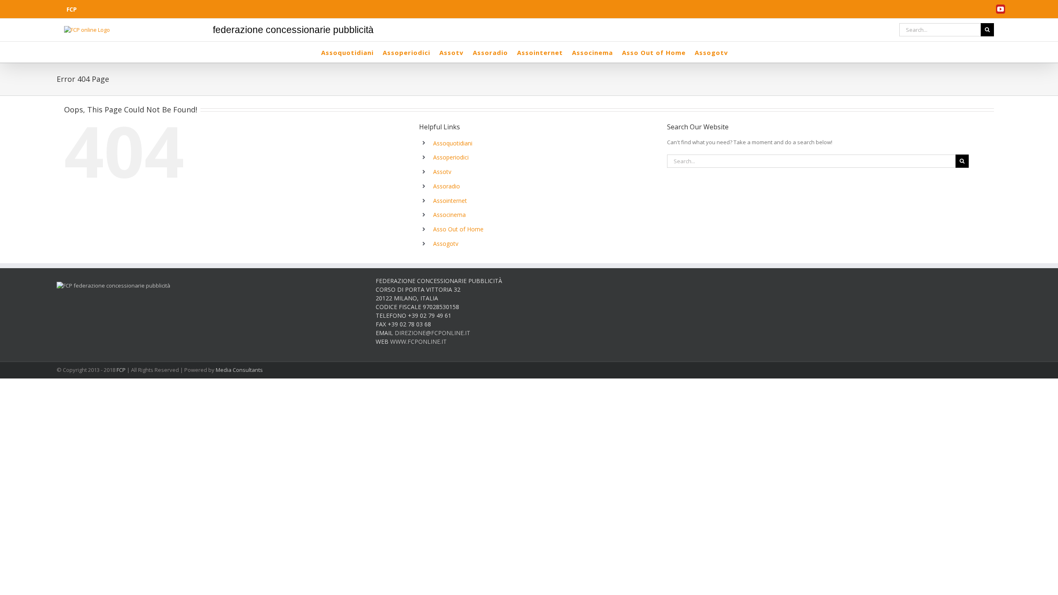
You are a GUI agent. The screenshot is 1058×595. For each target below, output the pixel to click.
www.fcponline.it (418, 341)
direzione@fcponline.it (432, 333)
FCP (121, 370)
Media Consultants (239, 370)
